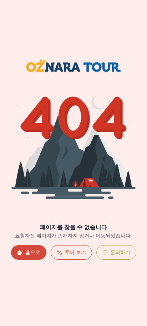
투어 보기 (75, 252)
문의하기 (120, 252)
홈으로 (32, 252)
